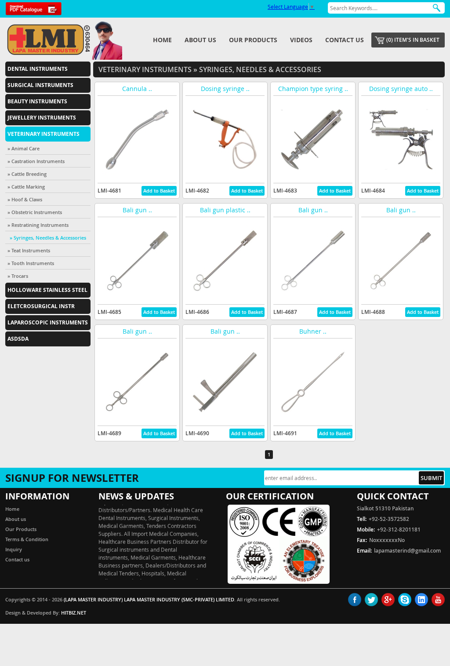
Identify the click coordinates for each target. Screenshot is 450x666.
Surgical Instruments (40, 85)
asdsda (18, 338)
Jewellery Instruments (41, 117)
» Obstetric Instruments (34, 212)
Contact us (344, 40)
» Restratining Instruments (38, 225)
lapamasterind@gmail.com (407, 550)
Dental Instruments (37, 69)
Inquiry (13, 549)
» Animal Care (23, 148)
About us (200, 40)
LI (421, 599)
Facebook (354, 599)
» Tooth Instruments (30, 263)
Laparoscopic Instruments (47, 322)
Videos (301, 40)
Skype (404, 599)
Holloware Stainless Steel (47, 290)
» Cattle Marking (26, 186)
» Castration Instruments (36, 161)
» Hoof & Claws (24, 199)
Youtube (438, 599)
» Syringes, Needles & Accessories (48, 237)
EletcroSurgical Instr (41, 306)
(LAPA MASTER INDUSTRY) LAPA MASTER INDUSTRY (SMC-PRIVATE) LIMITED (149, 599)
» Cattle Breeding (27, 174)
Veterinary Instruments (43, 134)
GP (388, 599)
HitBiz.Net (73, 612)
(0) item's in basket (412, 40)
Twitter (371, 599)
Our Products (253, 40)
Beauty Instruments (37, 101)
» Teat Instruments (28, 250)
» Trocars (17, 276)
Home (162, 40)
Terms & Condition (26, 539)
